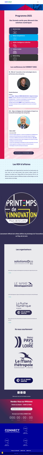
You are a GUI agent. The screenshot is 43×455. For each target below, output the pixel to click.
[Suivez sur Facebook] (18, 392)
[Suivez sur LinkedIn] (24, 392)
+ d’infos (9, 272)
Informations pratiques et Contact (21, 408)
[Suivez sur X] (21, 392)
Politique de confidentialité (15, 450)
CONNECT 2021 (28, 450)
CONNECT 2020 (22, 450)
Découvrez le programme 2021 (23, 152)
